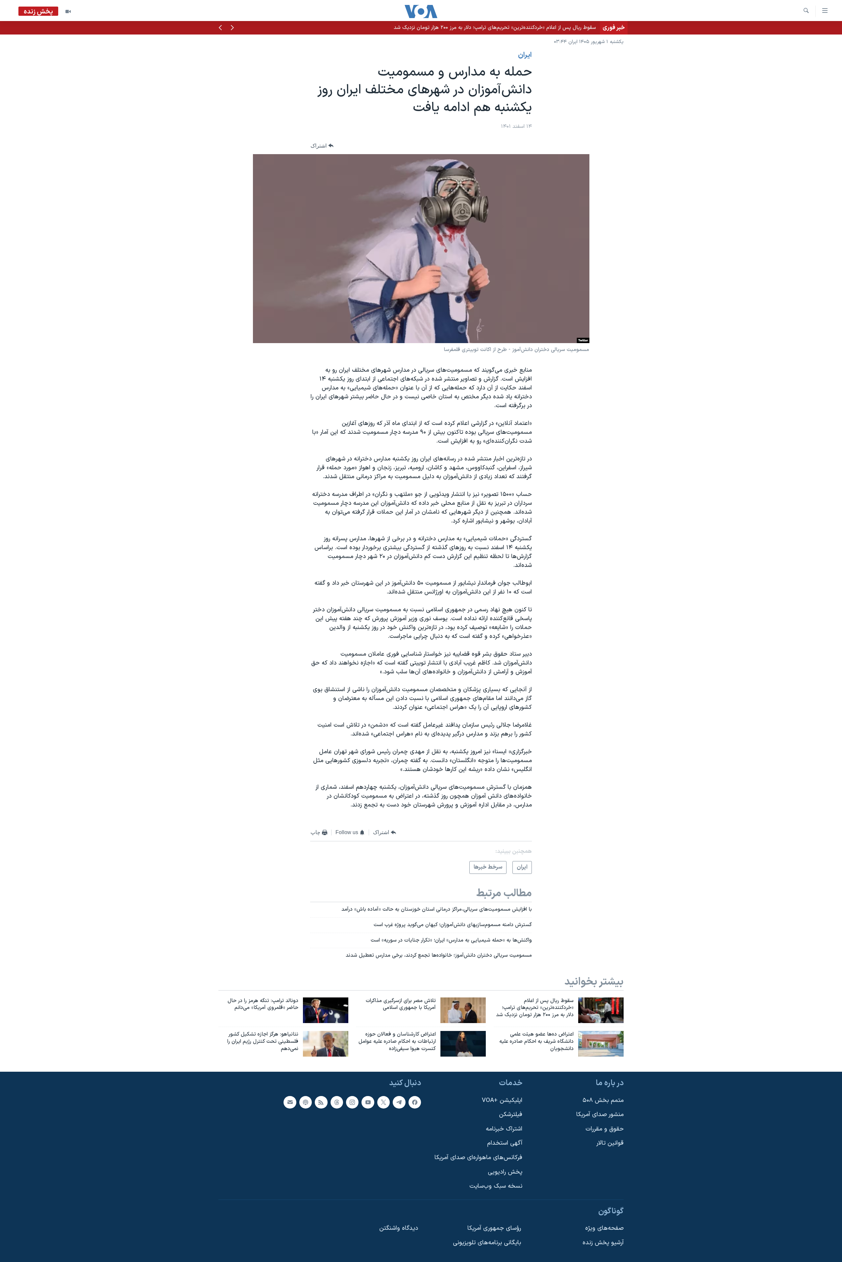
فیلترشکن (510, 1114)
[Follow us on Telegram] (399, 1102)
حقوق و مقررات (604, 1129)
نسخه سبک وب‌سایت (495, 1186)
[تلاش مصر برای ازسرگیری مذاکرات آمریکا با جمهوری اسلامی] (463, 1010)
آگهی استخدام (504, 1143)
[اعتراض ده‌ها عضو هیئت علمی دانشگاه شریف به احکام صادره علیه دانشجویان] (601, 1044)
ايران (525, 55)
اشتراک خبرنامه (504, 1129)
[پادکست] (305, 1102)
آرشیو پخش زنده (603, 1242)
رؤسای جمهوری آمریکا (494, 1228)
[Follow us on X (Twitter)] (383, 1102)
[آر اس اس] (321, 1102)
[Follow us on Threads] (337, 1102)
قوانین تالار (610, 1143)
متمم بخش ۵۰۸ (603, 1100)
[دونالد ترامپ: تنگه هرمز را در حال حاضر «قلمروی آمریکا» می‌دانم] (325, 1010)
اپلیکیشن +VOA (502, 1100)
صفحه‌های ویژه (604, 1228)
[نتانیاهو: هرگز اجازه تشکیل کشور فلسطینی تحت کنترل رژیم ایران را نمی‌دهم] (325, 1044)
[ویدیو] (68, 11)
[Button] (322, 145)
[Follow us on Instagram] (352, 1102)
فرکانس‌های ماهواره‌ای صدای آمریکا (478, 1157)
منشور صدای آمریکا (600, 1114)
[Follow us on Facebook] (415, 1102)
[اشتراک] (290, 1102)
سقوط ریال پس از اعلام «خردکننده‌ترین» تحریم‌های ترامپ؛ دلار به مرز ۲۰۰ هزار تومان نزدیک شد (495, 28)
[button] (232, 28)
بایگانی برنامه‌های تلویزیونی (487, 1242)
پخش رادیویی (505, 1172)
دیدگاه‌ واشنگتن (398, 1228)
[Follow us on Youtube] (367, 1102)
